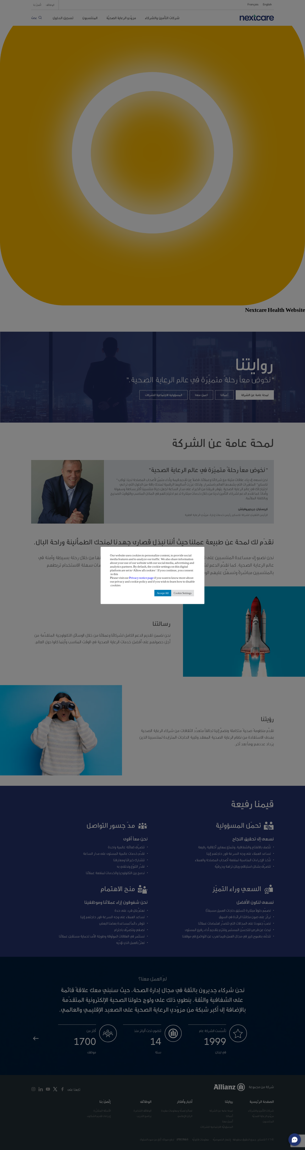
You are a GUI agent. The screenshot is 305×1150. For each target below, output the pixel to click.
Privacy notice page (141, 578)
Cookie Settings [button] (183, 593)
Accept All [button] (163, 593)
